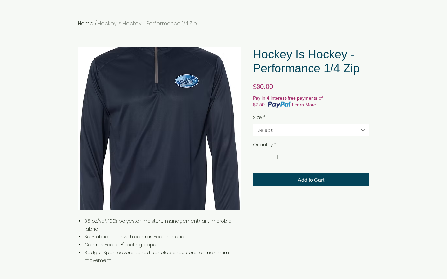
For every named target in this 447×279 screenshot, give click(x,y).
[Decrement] (258, 157)
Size (259, 117)
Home (85, 23)
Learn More (304, 104)
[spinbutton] (268, 157)
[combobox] (311, 130)
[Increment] (278, 157)
